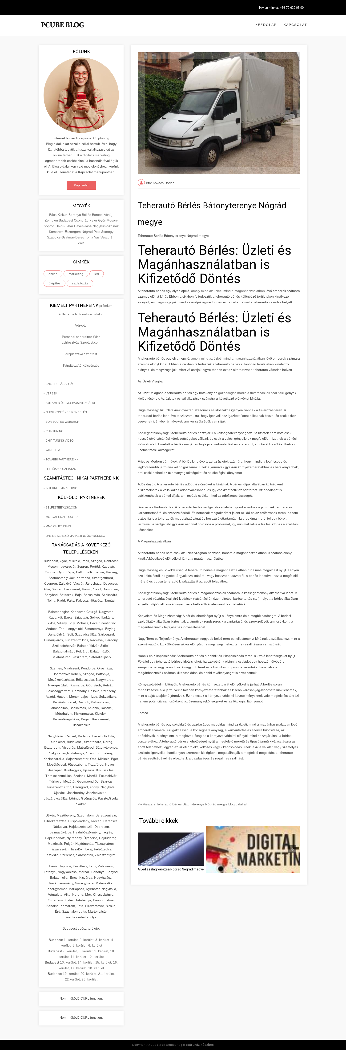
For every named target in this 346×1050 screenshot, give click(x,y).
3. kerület (102, 940)
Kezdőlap (266, 25)
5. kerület (79, 945)
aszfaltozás (80, 283)
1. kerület (71, 940)
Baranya (75, 215)
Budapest (66, 220)
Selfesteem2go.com (61, 507)
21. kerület (106, 974)
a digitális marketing (95, 155)
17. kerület (78, 968)
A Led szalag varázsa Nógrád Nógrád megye (171, 869)
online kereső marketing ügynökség (75, 535)
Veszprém (108, 237)
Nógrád (88, 232)
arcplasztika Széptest (81, 354)
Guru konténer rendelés (66, 412)
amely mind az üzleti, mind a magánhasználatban (228, 291)
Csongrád (81, 220)
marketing (75, 274)
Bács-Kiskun (58, 215)
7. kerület (70, 951)
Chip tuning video (59, 440)
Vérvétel (81, 325)
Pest (97, 232)
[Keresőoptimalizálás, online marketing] (62, 31)
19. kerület (71, 974)
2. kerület (86, 940)
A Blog (53, 166)
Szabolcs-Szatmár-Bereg (66, 237)
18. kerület (96, 968)
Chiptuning (54, 431)
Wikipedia (53, 450)
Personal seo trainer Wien (81, 337)
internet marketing (61, 488)
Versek (51, 393)
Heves (79, 226)
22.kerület (72, 979)
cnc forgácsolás (60, 384)
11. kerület (78, 957)
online (52, 274)
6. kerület (95, 945)
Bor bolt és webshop (62, 421)
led (96, 274)
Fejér (93, 220)
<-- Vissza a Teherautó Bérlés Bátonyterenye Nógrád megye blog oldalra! (192, 804)
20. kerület (88, 974)
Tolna (89, 237)
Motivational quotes (62, 517)
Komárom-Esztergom (65, 232)
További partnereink (62, 459)
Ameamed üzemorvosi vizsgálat (70, 403)
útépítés (54, 283)
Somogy (107, 232)
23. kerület (89, 979)
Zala (81, 243)
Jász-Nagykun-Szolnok (101, 226)
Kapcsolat (295, 25)
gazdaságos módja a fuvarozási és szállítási (251, 393)
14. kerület (85, 962)
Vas (97, 237)
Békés (87, 215)
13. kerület (68, 962)
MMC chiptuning (58, 526)
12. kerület (96, 957)
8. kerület (86, 951)
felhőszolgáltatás (60, 469)
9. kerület (101, 951)
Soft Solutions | (186, 1044)
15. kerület (103, 962)
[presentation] (292, 849)
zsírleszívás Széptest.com (81, 342)
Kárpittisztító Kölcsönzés (81, 365)
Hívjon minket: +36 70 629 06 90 (281, 7)
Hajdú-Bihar (65, 226)
